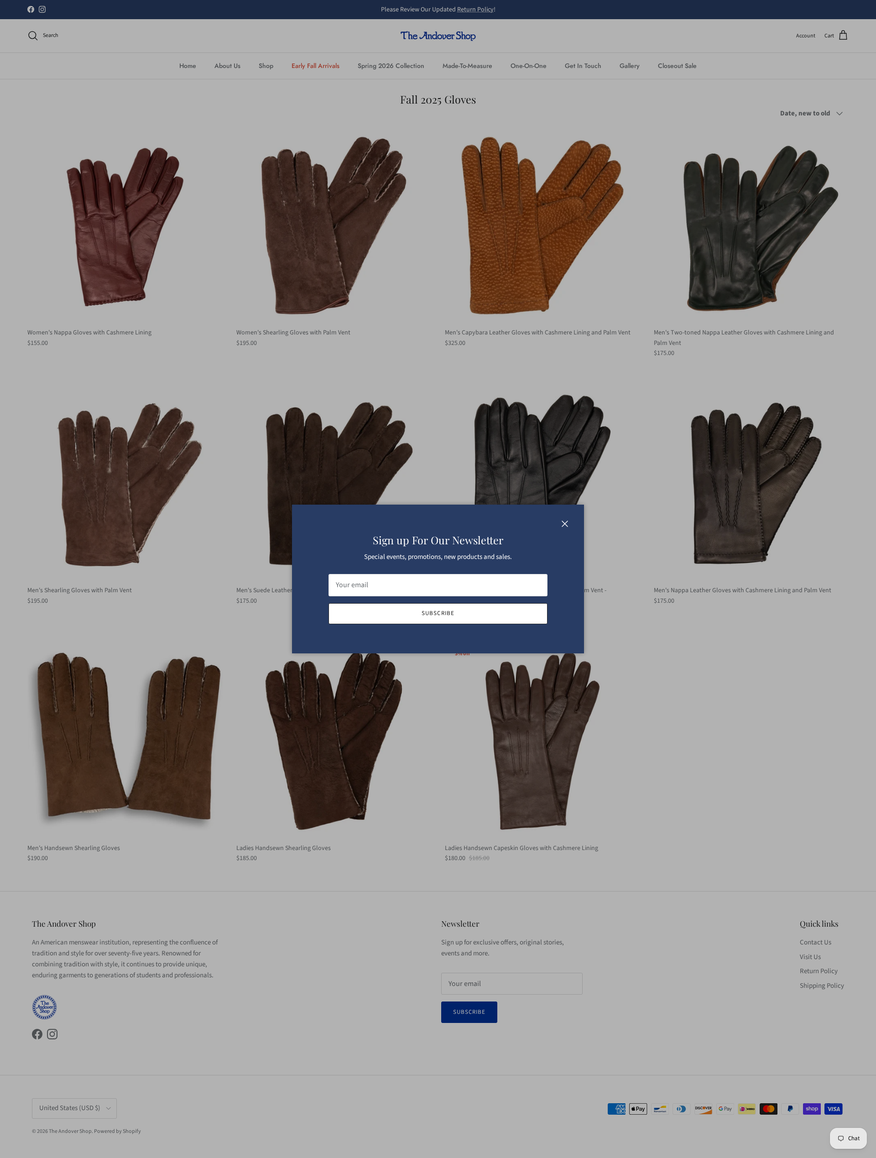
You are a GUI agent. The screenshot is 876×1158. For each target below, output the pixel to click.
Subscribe (438, 613)
